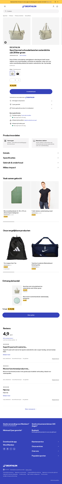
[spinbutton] (15, 80)
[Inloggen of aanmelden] (53, 6)
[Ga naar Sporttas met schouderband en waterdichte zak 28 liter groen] (17, 290)
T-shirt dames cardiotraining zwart (42, 211)
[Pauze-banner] (55, 2)
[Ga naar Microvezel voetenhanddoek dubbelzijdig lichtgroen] (17, 300)
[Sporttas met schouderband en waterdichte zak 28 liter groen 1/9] (16, 31)
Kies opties (31, 315)
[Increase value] (19, 80)
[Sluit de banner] (58, 2)
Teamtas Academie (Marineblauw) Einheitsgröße (42, 264)
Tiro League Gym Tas (10, 263)
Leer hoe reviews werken (9, 340)
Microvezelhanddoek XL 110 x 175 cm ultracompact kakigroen (15, 212)
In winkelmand (31, 91)
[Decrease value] (11, 80)
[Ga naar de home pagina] (29, 6)
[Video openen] (5, 42)
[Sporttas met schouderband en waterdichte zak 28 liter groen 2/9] (45, 31)
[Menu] (5, 6)
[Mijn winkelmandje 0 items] (57, 6)
